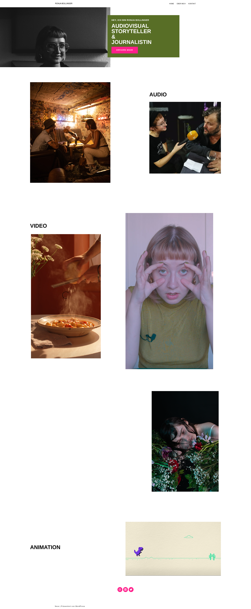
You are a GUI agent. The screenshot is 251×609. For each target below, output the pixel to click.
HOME (171, 4)
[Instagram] (119, 589)
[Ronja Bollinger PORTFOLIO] (64, 3)
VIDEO (38, 226)
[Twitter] (131, 589)
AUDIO (158, 94)
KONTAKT (192, 4)
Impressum (77, 601)
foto (156, 387)
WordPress (80, 606)
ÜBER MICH (181, 4)
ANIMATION (45, 547)
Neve (57, 606)
